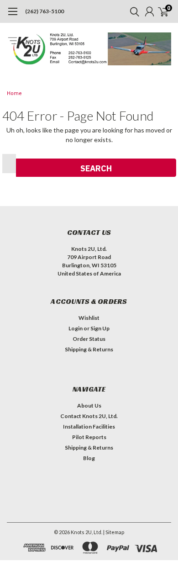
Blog (89, 458)
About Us (89, 405)
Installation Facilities (89, 426)
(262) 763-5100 (44, 11)
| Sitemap (113, 532)
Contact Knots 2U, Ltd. (89, 416)
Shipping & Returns (89, 349)
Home (14, 93)
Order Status (89, 338)
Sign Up (100, 328)
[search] (132, 11)
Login (75, 328)
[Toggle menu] (12, 16)
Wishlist (89, 317)
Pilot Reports (89, 437)
